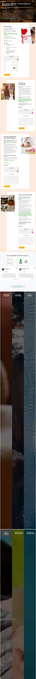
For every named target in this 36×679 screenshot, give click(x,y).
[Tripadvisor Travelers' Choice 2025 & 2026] (23, 261)
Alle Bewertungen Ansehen (17, 286)
